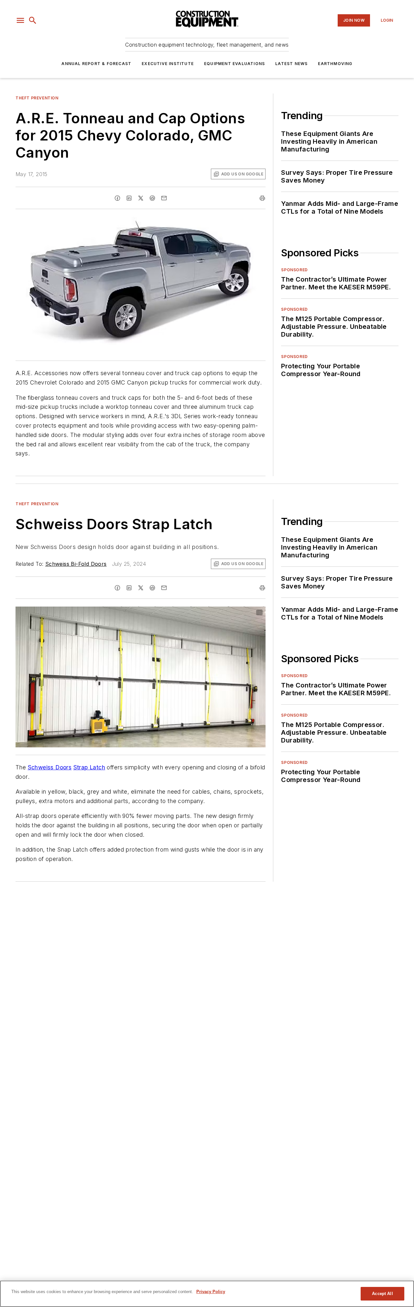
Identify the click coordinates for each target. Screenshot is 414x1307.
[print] (262, 198)
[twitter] (140, 198)
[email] (164, 198)
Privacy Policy (210, 1291)
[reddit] (152, 198)
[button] (20, 20)
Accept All (382, 1293)
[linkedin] (129, 198)
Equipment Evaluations (234, 63)
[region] (207, 1293)
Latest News (291, 63)
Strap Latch (89, 767)
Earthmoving (335, 63)
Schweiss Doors (50, 767)
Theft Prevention (37, 97)
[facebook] (117, 198)
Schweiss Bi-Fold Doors (76, 564)
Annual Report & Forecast (96, 63)
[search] (33, 20)
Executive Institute (168, 63)
